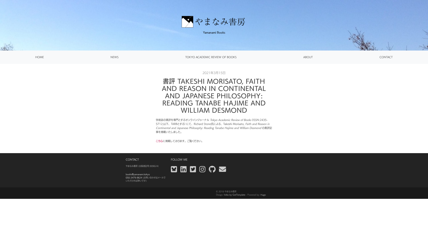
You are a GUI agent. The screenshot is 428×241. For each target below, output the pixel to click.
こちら (159, 141)
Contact (386, 57)
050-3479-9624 (134, 178)
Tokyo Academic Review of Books (211, 57)
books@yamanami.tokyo (138, 174)
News (115, 57)
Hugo (263, 195)
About (308, 57)
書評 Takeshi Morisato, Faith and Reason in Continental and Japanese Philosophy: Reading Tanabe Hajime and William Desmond (214, 95)
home (39, 57)
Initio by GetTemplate (234, 195)
